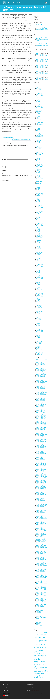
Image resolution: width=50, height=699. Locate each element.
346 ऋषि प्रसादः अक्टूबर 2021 (41, 599)
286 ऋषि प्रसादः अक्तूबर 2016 (41, 533)
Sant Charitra (38, 657)
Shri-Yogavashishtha (39, 665)
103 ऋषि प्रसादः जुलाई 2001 (41, 401)
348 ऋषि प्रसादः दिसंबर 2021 (41, 601)
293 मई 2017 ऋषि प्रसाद (40, 541)
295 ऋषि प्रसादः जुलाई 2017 (41, 544)
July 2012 (38, 241)
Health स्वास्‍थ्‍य (38, 612)
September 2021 (39, 110)
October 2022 (39, 94)
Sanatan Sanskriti (42, 655)
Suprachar (39, 669)
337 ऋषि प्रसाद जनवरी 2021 (41, 588)
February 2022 (39, 104)
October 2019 (39, 137)
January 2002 (38, 306)
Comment (4, 159)
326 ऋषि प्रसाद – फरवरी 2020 (41, 581)
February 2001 (39, 318)
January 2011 (38, 261)
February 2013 (39, 233)
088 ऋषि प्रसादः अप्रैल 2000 (41, 387)
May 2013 (38, 230)
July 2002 (38, 299)
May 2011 (38, 257)
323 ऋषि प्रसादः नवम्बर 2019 (41, 577)
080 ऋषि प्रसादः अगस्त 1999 (41, 379)
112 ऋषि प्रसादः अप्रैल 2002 (41, 411)
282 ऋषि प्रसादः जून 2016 (40, 528)
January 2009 (38, 290)
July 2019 (38, 141)
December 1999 (39, 330)
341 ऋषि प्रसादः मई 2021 (40, 593)
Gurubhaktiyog (13, 20)
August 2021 (38, 111)
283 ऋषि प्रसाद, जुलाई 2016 (41, 529)
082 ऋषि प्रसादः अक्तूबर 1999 (41, 381)
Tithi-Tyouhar (39, 621)
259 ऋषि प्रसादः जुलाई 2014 (41, 500)
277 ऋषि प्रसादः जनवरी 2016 (41, 522)
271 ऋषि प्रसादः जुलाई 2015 (41, 515)
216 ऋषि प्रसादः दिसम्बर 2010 (41, 451)
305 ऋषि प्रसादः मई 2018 (40, 556)
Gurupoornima (37, 644)
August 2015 (38, 198)
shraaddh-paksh (41, 663)
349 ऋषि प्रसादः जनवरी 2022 (41, 603)
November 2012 (39, 236)
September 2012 (39, 239)
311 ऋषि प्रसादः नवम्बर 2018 (41, 563)
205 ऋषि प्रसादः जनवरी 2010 (41, 438)
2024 (37, 52)
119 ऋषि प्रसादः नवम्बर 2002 (41, 420)
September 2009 (39, 281)
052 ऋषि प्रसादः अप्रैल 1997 (41, 367)
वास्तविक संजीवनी (39, 42)
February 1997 (39, 349)
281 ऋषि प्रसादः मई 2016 (40, 527)
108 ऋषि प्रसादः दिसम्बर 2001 (41, 406)
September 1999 (39, 334)
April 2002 (38, 302)
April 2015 (38, 202)
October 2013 (39, 224)
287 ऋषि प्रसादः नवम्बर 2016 (41, 534)
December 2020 (39, 121)
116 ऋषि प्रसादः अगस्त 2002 (41, 416)
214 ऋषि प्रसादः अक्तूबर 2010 (41, 448)
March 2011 (38, 259)
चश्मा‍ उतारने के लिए (39, 625)
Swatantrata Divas (40, 619)
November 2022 (39, 93)
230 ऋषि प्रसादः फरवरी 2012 (41, 467)
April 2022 (38, 101)
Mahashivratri (40, 646)
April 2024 (38, 86)
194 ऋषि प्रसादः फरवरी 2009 (41, 424)
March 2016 (38, 189)
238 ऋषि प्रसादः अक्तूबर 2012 (41, 476)
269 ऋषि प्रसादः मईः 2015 (40, 512)
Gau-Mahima (36, 643)
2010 (37, 68)
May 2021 (38, 115)
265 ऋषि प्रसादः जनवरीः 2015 (41, 507)
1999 (37, 76)
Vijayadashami (41, 675)
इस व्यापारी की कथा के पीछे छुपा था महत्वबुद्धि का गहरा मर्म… (21, 139)
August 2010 (38, 267)
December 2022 (39, 92)
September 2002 (39, 296)
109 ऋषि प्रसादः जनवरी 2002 (41, 408)
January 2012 (38, 248)
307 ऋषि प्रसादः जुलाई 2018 (41, 558)
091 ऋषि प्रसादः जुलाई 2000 (41, 391)
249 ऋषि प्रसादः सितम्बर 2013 (41, 488)
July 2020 (38, 127)
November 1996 (39, 353)
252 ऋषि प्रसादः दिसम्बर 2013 (41, 492)
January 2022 (38, 105)
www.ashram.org (29, 687)
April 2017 (38, 174)
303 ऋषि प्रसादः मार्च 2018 (40, 553)
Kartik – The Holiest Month (41, 28)
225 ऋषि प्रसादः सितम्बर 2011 (41, 462)
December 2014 (39, 207)
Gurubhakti (29, 20)
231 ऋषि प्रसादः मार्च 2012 (40, 468)
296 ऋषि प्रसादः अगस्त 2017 (41, 545)
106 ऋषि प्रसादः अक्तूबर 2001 (41, 404)
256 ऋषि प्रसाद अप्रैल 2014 (41, 497)
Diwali (40, 641)
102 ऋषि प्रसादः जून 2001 (40, 400)
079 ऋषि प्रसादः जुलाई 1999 (41, 377)
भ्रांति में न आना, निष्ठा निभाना (40, 27)
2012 (37, 66)
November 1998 (39, 340)
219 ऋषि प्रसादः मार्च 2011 (40, 454)
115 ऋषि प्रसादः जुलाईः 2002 (41, 415)
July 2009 (38, 283)
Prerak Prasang (21, 20)
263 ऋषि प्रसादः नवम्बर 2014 (41, 505)
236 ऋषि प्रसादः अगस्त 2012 (41, 474)
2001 (37, 73)
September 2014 (39, 211)
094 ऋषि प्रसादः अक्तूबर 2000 (41, 392)
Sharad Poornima (39, 616)
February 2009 (39, 289)
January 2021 (38, 119)
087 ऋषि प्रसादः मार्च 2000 (40, 386)
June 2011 (38, 255)
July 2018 (38, 155)
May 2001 (38, 314)
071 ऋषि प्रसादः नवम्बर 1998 (41, 374)
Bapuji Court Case (43, 637)
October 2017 (39, 166)
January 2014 (38, 221)
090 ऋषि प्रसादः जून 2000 (40, 389)
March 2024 (38, 87)
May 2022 (38, 100)
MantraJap (36, 647)
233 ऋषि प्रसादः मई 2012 (40, 470)
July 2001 (38, 312)
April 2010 (38, 272)
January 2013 (38, 234)
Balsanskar (37, 637)
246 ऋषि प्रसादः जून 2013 (40, 485)
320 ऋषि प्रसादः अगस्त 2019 (41, 574)
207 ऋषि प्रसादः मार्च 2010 (40, 440)
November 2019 (39, 136)
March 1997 (38, 348)
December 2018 (39, 149)
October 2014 (39, 210)
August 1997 (38, 343)
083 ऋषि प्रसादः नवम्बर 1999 (41, 382)
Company (5, 687)
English (37, 609)
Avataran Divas (39, 636)
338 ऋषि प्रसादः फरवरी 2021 (41, 589)
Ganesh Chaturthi (39, 610)
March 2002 (38, 304)
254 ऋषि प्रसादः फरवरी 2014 (41, 494)
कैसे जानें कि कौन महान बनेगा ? (8, 137)
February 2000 (39, 329)
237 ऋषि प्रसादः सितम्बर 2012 (41, 475)
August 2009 (38, 282)
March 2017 (38, 175)
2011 (37, 67)
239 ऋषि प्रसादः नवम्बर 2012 (41, 477)
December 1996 (39, 352)
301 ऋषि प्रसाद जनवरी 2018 (41, 551)
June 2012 (38, 242)
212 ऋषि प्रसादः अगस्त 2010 (41, 446)
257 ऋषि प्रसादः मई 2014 (40, 498)
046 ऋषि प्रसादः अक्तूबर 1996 (41, 359)
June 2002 (38, 300)
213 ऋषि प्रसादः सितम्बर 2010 (41, 447)
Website (4, 170)
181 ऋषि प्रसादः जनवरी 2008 (41, 422)
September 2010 (39, 266)
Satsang (37, 613)
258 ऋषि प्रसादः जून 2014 (40, 499)
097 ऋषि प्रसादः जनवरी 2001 (41, 394)
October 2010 (39, 265)
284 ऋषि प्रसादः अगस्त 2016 (41, 530)
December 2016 (39, 178)
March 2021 (38, 117)
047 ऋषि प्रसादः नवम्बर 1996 (41, 361)
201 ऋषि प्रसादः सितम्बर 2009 (41, 433)
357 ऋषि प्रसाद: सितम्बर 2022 (41, 606)
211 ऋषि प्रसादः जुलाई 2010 (41, 445)
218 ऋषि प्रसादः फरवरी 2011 (41, 453)
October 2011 (39, 251)
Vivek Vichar (39, 677)
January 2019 (38, 148)
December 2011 (39, 249)
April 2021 (38, 116)
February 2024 (39, 88)
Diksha (38, 641)
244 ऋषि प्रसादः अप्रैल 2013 (41, 482)
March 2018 (38, 160)
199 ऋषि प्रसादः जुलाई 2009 (41, 430)
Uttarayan (36, 675)
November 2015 (39, 194)
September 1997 (39, 342)
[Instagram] (9, 693)
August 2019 (38, 140)
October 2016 (39, 181)
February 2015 (39, 205)
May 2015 (38, 201)
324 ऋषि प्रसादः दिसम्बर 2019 (41, 578)
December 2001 (39, 307)
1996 (37, 79)
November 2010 (39, 264)
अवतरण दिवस (38, 622)
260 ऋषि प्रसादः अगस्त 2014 (41, 501)
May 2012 (38, 243)
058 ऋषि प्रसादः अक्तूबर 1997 (41, 373)
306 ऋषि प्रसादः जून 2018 (40, 557)
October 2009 (39, 280)
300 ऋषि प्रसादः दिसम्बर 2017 (41, 550)
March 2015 (38, 204)
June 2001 (38, 313)
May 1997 (38, 346)
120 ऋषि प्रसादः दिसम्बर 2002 (41, 421)
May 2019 (38, 143)
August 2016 (38, 183)
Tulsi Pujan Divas (41, 673)
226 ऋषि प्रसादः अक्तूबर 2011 (41, 463)
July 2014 (38, 213)
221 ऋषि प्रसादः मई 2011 (40, 457)
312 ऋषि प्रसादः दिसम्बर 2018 (41, 564)
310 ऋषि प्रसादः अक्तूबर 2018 (41, 562)
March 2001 (38, 317)
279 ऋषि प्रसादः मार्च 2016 (40, 524)
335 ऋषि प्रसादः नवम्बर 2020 (41, 587)
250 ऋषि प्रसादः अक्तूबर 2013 (41, 489)
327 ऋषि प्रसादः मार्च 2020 (40, 582)
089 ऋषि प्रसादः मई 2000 (40, 388)
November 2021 (39, 107)
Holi (42, 644)
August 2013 (38, 227)
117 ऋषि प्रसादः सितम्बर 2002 (41, 417)
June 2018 (38, 157)
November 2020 (39, 122)
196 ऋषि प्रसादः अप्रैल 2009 (41, 427)
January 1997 (38, 351)
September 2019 (39, 139)
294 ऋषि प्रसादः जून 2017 (40, 542)
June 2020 (38, 128)
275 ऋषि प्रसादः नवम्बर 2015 (41, 519)
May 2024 (38, 84)
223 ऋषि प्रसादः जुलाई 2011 (41, 459)
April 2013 (38, 231)
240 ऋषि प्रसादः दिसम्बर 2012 (41, 479)
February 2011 (39, 260)
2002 (37, 72)
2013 (37, 65)
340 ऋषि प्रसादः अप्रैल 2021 (41, 592)
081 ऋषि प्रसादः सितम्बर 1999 (41, 380)
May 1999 (38, 339)
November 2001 (39, 308)
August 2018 (38, 154)
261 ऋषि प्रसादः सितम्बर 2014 (41, 503)
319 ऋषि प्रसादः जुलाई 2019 (41, 572)
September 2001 (39, 311)
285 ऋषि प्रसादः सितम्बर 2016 (41, 532)
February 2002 (39, 305)
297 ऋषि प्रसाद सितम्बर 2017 (41, 546)
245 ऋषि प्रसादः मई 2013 (40, 483)
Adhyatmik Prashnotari (38, 632)
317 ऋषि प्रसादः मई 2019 (40, 570)
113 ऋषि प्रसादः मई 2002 (40, 412)
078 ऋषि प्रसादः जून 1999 (40, 376)
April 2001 (38, 316)
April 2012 (38, 245)
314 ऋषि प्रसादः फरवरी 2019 (41, 566)
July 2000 (38, 323)
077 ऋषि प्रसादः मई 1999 (40, 375)
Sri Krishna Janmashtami (40, 667)
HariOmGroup (35, 691)
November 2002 (39, 294)
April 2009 (38, 287)
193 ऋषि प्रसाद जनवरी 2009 (41, 423)
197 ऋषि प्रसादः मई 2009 (40, 428)
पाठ (36, 627)
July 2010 (38, 269)
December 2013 (39, 222)
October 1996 (39, 354)
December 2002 (39, 293)
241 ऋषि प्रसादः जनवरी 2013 (41, 480)
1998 (37, 77)
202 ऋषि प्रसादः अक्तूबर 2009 (41, 434)
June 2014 (38, 214)
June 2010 (38, 270)
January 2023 (38, 90)
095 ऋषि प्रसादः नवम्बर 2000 (41, 393)
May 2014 (38, 216)
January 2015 (38, 206)
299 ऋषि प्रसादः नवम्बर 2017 (41, 548)
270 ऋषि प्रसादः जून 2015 (40, 513)
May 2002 (38, 301)
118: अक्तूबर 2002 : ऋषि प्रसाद (41, 418)
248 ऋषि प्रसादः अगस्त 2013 (41, 487)
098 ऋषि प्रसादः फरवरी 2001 (41, 395)
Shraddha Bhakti (37, 664)
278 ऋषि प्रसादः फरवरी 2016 (41, 523)
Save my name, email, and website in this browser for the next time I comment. (17, 176)
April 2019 (38, 145)
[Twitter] (6, 693)
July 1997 (38, 345)
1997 (37, 78)
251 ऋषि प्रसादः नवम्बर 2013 (41, 491)
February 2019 (39, 147)
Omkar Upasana (42, 648)
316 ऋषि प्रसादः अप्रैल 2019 (41, 569)
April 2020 (38, 130)
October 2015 (39, 195)
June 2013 (38, 229)
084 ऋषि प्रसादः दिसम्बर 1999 (41, 383)
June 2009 (38, 284)
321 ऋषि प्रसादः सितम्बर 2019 (41, 575)
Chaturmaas (42, 640)
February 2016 (39, 190)
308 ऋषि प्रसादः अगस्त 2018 (41, 559)
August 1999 (38, 335)
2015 (37, 62)
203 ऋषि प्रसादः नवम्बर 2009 (41, 435)
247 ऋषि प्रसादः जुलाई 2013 (41, 486)
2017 (37, 60)
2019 (37, 58)
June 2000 (38, 324)
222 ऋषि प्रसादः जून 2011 (40, 458)
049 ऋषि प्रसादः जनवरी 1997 (41, 363)
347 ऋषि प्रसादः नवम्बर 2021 (41, 600)
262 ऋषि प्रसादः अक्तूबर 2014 (41, 504)
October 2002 (39, 295)
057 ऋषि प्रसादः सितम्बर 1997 (41, 371)
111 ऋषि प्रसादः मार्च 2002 (40, 410)
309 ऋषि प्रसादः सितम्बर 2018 (41, 560)
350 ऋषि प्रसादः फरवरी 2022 (41, 604)
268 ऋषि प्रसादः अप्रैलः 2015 (41, 511)
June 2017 (38, 171)
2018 (37, 59)
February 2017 (39, 176)
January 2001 (38, 319)
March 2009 (38, 288)
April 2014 (38, 217)
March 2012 (38, 246)
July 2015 (38, 199)
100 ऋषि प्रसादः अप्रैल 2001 (41, 398)
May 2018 (38, 158)
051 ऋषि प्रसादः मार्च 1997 (40, 365)
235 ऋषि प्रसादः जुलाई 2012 (41, 473)
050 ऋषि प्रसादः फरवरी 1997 (41, 364)
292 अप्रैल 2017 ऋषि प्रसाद (41, 540)
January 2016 (38, 192)
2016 (37, 61)
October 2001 (39, 310)
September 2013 (39, 225)
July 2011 (38, 254)
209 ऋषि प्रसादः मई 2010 (40, 442)
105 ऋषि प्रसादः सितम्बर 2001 (41, 403)
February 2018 (39, 161)
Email (3, 166)
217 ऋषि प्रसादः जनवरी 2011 (41, 452)
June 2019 (38, 142)
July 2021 (38, 112)
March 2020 (38, 131)
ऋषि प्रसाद (38, 623)
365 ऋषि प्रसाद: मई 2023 (40, 607)
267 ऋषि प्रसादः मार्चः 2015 (41, 510)
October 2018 (39, 152)
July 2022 (38, 98)
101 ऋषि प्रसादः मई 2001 (40, 399)
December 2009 (39, 277)
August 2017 (38, 169)
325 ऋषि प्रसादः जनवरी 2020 (41, 580)
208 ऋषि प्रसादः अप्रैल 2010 (41, 441)
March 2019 (38, 146)
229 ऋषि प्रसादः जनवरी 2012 (41, 465)
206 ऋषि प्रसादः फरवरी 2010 (41, 439)
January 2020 (38, 134)
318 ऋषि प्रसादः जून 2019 (40, 571)
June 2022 (38, 99)
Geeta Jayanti (41, 643)
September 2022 (39, 95)
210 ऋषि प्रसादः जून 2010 (40, 444)
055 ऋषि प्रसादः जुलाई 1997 (41, 369)
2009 (37, 70)
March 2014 (38, 218)
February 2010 (39, 275)
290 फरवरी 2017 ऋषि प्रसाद (41, 538)
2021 (37, 55)
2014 (37, 64)
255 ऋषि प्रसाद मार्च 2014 (40, 495)
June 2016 (38, 186)
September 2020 (39, 124)
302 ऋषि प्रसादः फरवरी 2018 (41, 552)
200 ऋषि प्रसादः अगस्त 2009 (41, 432)
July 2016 (38, 184)
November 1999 (39, 331)
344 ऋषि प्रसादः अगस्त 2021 (41, 597)
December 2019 (39, 135)
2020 (37, 56)
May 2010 (38, 271)
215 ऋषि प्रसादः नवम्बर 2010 (41, 450)
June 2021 (38, 113)
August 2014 (38, 212)
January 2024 (38, 89)
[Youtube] (5, 695)
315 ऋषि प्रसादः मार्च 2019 (40, 568)
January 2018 (38, 163)
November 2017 (39, 165)
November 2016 (39, 180)
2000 (37, 74)
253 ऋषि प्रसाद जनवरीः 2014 (41, 493)
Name (3, 163)
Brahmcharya (37, 640)
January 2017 (38, 177)
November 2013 (39, 223)
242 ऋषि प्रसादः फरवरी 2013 (41, 481)
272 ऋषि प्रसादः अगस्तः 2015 (41, 516)
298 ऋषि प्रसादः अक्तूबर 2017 (41, 547)
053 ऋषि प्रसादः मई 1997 (40, 368)
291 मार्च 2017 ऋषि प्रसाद (40, 539)
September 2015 (39, 196)
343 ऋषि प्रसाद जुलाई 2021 (41, 595)
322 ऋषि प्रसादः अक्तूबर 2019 (41, 576)
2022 (37, 54)
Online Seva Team (39, 693)
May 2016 (38, 187)
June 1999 (38, 337)
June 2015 (38, 200)
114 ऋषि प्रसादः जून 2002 (40, 414)
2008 (37, 71)
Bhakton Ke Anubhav (39, 639)
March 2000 (38, 328)
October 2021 (39, 109)
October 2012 (39, 237)
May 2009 (38, 286)
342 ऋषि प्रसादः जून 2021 (40, 594)
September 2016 (39, 182)
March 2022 (38, 102)
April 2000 (38, 326)
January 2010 (38, 276)
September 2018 (39, 153)
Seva (43, 657)
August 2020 (38, 125)
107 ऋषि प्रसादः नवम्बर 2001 (41, 405)
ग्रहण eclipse (38, 624)
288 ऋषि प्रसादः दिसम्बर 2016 (41, 535)
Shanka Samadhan (40, 615)
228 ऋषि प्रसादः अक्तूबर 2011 (41, 464)
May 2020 (38, 129)
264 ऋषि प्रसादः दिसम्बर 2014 (41, 506)
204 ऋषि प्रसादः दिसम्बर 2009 (41, 436)
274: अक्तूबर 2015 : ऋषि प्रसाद (41, 518)
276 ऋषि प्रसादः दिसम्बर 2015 (41, 521)
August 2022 (38, 96)
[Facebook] (4, 693)
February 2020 (39, 133)
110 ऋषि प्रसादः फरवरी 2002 (41, 409)
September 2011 (39, 252)
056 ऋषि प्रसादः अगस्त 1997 (41, 370)
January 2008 (38, 292)
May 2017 (38, 172)
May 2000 (38, 325)
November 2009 (39, 278)
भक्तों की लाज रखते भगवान (40, 32)
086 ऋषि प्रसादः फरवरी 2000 (41, 385)
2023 (37, 53)
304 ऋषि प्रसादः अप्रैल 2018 (41, 554)
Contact (9, 687)
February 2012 (39, 247)
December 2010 (39, 263)
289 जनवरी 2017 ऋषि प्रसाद (41, 536)
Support (13, 687)
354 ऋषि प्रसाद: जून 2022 (40, 605)
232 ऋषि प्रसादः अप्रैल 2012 (41, 469)
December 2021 (39, 106)
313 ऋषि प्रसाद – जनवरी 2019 (41, 565)
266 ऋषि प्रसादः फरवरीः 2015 (41, 509)
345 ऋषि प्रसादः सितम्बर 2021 (41, 598)
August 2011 (38, 253)
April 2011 (38, 258)
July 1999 (38, 336)
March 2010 (38, 273)
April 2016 (38, 188)
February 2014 (39, 219)
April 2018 (38, 159)
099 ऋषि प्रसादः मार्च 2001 (40, 397)
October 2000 (39, 322)
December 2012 (39, 235)
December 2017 (39, 164)
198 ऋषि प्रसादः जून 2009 (40, 429)
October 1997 (39, 341)
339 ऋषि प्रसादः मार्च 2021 (40, 591)
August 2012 (38, 240)
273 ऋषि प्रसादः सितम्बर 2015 (41, 517)
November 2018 (39, 151)
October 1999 (39, 332)
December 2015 (39, 193)
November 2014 (39, 208)
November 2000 (39, 320)
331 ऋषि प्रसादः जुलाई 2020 (41, 586)
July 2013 (38, 228)
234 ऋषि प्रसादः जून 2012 (40, 471)
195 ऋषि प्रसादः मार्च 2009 (40, 426)
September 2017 (39, 168)
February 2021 (39, 118)
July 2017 (38, 170)
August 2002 (38, 298)
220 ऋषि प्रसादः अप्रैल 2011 (41, 456)
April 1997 (38, 347)
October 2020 (39, 123)
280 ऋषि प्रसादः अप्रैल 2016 (41, 526)
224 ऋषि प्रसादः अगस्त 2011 (41, 460)
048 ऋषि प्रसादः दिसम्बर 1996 (41, 362)
